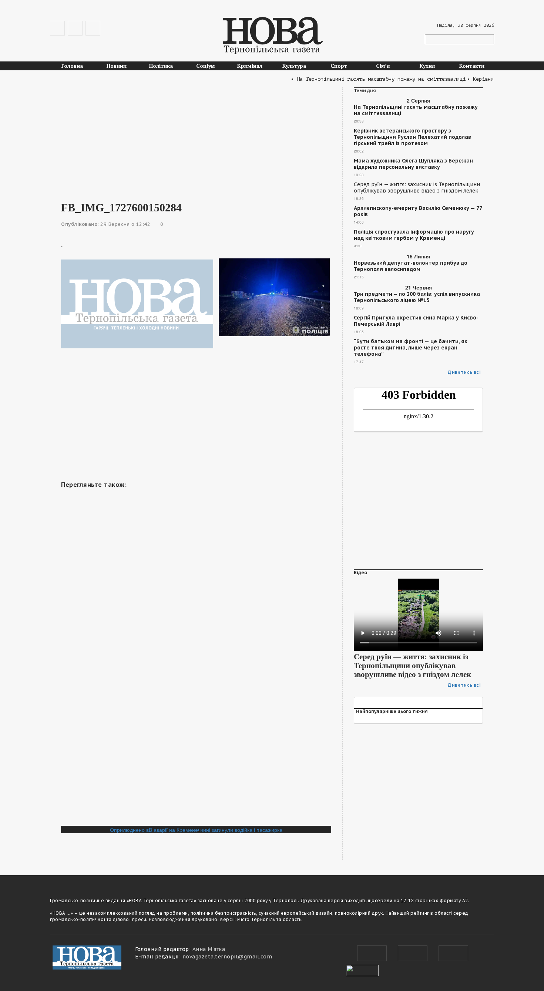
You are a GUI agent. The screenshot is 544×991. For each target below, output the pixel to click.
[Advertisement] (196, 139)
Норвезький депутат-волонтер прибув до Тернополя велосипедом (410, 266)
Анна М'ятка (208, 949)
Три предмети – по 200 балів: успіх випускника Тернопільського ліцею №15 (417, 297)
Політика (161, 65)
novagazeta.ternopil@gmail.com (227, 956)
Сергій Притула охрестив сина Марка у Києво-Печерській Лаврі (416, 321)
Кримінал (249, 65)
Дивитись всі (464, 372)
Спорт (338, 65)
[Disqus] (196, 724)
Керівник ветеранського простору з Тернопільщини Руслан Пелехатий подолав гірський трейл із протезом (412, 137)
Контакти (471, 65)
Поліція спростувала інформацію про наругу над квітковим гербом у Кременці (414, 235)
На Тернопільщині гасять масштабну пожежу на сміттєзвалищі (416, 110)
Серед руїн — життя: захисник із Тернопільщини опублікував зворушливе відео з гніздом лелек (417, 187)
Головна (72, 65)
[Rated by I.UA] (362, 969)
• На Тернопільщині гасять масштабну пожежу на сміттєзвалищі (368, 79)
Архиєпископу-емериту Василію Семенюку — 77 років (418, 211)
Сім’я (383, 65)
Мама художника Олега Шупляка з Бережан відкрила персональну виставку (413, 164)
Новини (117, 65)
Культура (294, 65)
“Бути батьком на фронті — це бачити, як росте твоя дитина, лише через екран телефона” (410, 347)
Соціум (205, 65)
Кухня (427, 65)
